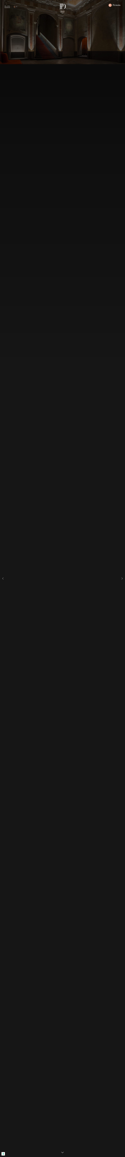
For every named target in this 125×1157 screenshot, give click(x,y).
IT (16, 7)
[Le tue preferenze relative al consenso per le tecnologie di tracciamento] (3, 1154)
